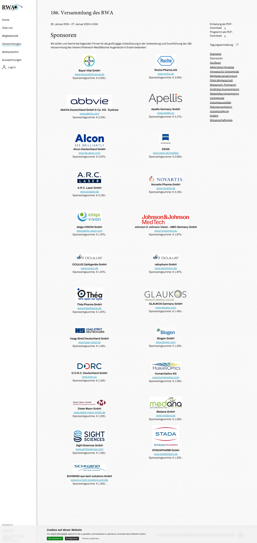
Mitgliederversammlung (223, 75)
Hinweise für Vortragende (224, 71)
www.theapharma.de (89, 308)
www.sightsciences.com (89, 449)
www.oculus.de (89, 268)
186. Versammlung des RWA (82, 13)
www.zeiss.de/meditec (166, 152)
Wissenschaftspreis (221, 120)
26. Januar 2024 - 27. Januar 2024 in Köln (74, 24)
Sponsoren (216, 58)
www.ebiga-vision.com (89, 230)
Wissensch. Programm (223, 84)
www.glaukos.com (165, 307)
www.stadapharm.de (166, 453)
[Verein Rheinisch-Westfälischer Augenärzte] (12, 10)
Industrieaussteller (220, 102)
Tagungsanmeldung (221, 44)
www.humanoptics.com (165, 377)
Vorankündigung (219, 111)
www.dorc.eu (89, 376)
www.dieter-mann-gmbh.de (89, 412)
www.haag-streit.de (89, 342)
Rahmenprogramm (221, 106)
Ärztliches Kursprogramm (224, 89)
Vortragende (217, 98)
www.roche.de (166, 73)
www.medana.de (165, 415)
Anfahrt (214, 115)
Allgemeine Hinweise (222, 67)
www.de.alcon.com (89, 152)
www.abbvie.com (89, 113)
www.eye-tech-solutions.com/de (89, 479)
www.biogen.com (166, 342)
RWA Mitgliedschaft (221, 80)
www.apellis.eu (165, 112)
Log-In (12, 67)
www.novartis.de (165, 188)
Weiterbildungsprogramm (224, 93)
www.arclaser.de (89, 191)
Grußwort (215, 62)
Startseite (215, 53)
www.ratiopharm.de (166, 268)
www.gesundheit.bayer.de (89, 74)
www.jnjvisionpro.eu (165, 230)
